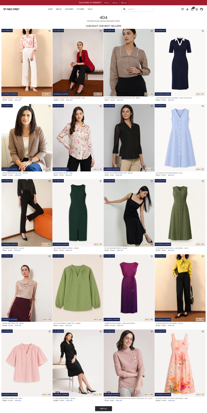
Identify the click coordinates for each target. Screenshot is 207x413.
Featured (69, 9)
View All (103, 408)
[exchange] (197, 9)
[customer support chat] (201, 9)
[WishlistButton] (49, 31)
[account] (187, 9)
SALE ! (90, 9)
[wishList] (182, 9)
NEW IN (58, 9)
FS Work (80, 9)
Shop (50, 9)
